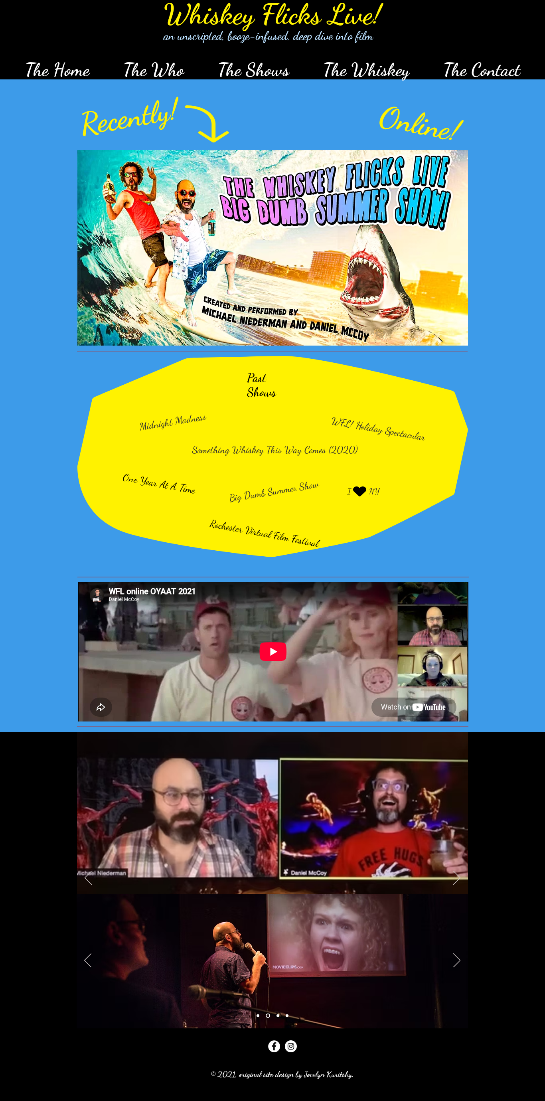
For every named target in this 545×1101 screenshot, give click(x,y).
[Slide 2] (267, 1015)
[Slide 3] (277, 1016)
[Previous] (88, 878)
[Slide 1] (258, 1015)
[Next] (456, 878)
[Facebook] (274, 1046)
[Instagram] (291, 1046)
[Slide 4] (287, 1015)
